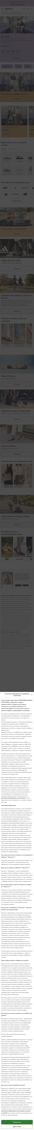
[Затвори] (32, 694)
